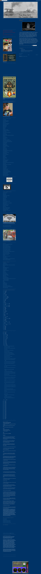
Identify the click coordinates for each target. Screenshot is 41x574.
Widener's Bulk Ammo (5, 287)
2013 (4, 412)
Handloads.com (4, 200)
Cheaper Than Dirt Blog (5, 129)
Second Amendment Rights (6, 318)
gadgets (4, 327)
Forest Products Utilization (6, 303)
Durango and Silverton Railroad (6, 253)
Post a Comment (21, 53)
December (5, 334)
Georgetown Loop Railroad (6, 254)
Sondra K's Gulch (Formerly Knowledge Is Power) (8, 162)
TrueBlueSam (12, 533)
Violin (3, 325)
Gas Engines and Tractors (5, 305)
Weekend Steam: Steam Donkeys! (8, 396)
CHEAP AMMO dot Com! (6, 267)
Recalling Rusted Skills (6, 374)
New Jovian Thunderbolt (5, 154)
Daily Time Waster (5, 134)
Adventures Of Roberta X (5, 121)
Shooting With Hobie (5, 160)
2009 (4, 416)
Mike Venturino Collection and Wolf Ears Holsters (9, 348)
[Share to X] (34, 45)
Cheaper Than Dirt (5, 268)
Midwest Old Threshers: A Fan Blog (7, 247)
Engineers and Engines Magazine (6, 259)
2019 (4, 406)
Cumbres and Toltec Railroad (6, 252)
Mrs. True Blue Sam (5, 151)
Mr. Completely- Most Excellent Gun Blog (7, 150)
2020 (4, 405)
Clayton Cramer (4, 131)
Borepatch (4, 128)
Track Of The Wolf (5, 284)
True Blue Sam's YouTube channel (6, 210)
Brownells (4, 265)
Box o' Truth (4, 193)
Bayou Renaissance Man (5, 124)
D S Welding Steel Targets (6, 270)
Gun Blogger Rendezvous (6, 306)
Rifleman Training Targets (6, 280)
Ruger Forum (4, 206)
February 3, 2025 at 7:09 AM (25, 51)
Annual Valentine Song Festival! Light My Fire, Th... (10, 386)
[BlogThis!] (34, 45)
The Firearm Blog (5, 167)
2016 (4, 409)
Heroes (3, 307)
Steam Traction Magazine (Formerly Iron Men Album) (9, 258)
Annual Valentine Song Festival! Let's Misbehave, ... (10, 381)
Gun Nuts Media (5, 143)
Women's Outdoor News (5, 175)
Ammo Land (4, 122)
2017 (4, 408)
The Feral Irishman (5, 166)
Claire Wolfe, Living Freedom (6, 130)
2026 (4, 332)
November (5, 335)
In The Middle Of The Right (6, 146)
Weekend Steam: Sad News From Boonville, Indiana (10, 358)
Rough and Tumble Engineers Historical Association (8, 251)
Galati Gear (4, 271)
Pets (3, 314)
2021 (4, 404)
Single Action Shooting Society (6, 207)
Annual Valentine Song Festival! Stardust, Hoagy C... (10, 372)
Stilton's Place (4, 163)
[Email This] (33, 45)
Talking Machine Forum (5, 209)
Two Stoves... (5, 387)
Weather (4, 326)
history (4, 328)
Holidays (4, 308)
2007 (4, 418)
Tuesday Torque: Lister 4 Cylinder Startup (8, 350)
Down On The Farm (5, 297)
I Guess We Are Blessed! (6, 351)
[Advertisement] (9, 24)
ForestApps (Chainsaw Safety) (6, 195)
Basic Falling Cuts (5, 519)
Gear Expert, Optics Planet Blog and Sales (7, 141)
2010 (4, 415)
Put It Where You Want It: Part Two (7, 521)
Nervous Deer (5, 366)
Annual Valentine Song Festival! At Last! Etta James (10, 365)
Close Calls (4, 295)
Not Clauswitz (4, 155)
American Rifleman (5, 192)
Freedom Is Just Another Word (6, 139)
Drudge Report (4, 194)
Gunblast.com (4, 198)
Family (4, 300)
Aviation (4, 292)
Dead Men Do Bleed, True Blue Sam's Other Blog (8, 135)
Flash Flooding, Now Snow (7, 357)
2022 (4, 403)
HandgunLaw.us (4, 199)
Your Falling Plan (5, 518)
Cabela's (4, 266)
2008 (4, 417)
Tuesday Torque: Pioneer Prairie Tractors (8, 388)
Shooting (4, 319)
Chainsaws (4, 294)
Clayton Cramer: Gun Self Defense (6, 132)
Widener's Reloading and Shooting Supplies (8, 286)
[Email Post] (32, 45)
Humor (3, 309)
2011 (4, 414)
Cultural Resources (5, 296)
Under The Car (4, 324)
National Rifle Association (6, 204)
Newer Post (20, 54)
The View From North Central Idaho (7, 171)
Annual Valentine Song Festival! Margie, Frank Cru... (10, 385)
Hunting (4, 310)
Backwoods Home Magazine (6, 123)
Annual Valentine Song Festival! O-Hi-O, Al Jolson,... (10, 384)
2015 (4, 410)
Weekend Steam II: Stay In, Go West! (8, 356)
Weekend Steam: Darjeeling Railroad (8, 352)
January (5, 399)
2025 (4, 333)
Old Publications (5, 313)
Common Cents (4, 133)
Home (28, 54)
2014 (4, 411)
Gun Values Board (5, 197)
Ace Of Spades (4, 119)
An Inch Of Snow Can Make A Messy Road (9, 353)
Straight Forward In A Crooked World (7, 164)
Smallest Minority (5, 161)
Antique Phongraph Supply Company (7, 226)
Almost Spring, (6, 349)
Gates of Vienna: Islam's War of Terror (7, 140)
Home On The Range (5, 145)
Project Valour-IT (5, 316)
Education (4, 299)
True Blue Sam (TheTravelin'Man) (6, 533)
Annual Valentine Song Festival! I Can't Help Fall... (9, 362)
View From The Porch (5, 173)
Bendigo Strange (5, 125)
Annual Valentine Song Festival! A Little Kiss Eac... (9, 361)
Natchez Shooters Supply (5, 277)
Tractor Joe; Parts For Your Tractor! (6, 285)
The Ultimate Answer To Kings (6, 170)
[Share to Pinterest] (36, 45)
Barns (3, 293)
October (5, 336)
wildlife (4, 329)
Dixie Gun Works (5, 269)
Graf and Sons (4, 272)
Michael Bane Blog (5, 149)
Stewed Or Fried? (6, 393)
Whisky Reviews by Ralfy (6, 174)
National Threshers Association (6, 248)
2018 (4, 407)
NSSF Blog (4, 156)
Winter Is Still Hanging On (7, 355)
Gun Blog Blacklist (5, 142)
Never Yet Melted (5, 153)
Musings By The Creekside (6, 152)
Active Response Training (6, 120)
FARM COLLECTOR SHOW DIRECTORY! (7, 244)
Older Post (37, 54)
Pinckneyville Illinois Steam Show (6, 249)
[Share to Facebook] (35, 45)
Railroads (4, 317)
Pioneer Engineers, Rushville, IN (6, 250)
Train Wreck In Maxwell (5, 172)
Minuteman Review (5, 203)
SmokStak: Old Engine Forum (6, 208)
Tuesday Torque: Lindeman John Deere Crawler (9, 354)
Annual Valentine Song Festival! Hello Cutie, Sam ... (10, 373)
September (5, 337)
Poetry (3, 315)
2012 (4, 413)
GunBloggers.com (5, 144)
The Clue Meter (4, 165)
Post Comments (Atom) (24, 56)
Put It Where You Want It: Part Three (7, 522)
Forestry (4, 304)
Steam (3, 320)
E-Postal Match (4, 298)
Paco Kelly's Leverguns (5, 205)
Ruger (3, 281)
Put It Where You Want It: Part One (6, 520)
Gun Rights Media (5, 196)
